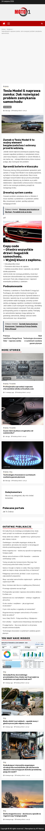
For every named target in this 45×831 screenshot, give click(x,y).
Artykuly (6, 86)
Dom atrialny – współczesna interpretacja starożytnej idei (22, 622)
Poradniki (12, 384)
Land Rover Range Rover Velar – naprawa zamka (12, 338)
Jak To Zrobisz (8, 512)
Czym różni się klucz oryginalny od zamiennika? (19, 609)
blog (10, 472)
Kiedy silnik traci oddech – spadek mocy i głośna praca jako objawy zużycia (20, 722)
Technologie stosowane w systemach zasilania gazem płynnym (32, 339)
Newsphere (29, 829)
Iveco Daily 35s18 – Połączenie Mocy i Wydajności (20, 618)
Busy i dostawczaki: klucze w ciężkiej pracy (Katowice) (21, 585)
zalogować (18, 496)
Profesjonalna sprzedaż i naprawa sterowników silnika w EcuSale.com (18, 388)
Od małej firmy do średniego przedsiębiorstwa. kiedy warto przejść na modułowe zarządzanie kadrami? (21, 677)
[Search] (42, 24)
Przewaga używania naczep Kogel (14, 588)
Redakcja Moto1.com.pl (20, 110)
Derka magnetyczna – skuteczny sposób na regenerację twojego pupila (22, 815)
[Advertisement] (22, 60)
